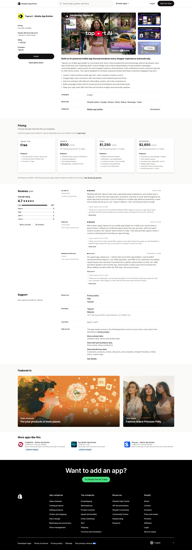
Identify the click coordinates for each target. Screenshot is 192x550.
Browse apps (121, 3)
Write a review (25, 225)
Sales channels (55, 501)
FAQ (89, 298)
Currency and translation (91, 532)
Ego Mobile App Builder (87, 442)
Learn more (81, 133)
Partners (147, 519)
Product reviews (88, 510)
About (146, 501)
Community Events (120, 514)
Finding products (56, 505)
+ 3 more (149, 48)
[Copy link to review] (70, 190)
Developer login (24, 543)
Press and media (151, 514)
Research (116, 523)
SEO (83, 523)
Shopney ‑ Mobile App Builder (143, 442)
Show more (92, 215)
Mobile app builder (95, 109)
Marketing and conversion (60, 523)
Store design (54, 519)
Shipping (84, 527)
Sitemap (68, 543)
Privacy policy (93, 295)
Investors (148, 510)
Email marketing (87, 519)
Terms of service (41, 543)
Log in (152, 3)
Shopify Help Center (121, 501)
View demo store (36, 62)
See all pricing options (93, 178)
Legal (146, 527)
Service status (150, 532)
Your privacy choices (83, 543)
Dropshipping (86, 501)
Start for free (165, 3)
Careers (147, 505)
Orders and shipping (57, 514)
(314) (24, 42)
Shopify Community (120, 510)
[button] (43, 446)
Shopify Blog (117, 519)
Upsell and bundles (89, 514)
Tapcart (21, 50)
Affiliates (148, 523)
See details (92, 359)
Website (90, 312)
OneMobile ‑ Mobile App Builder (37, 442)
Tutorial (90, 302)
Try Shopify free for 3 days (96, 479)
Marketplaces (86, 505)
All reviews (40, 225)
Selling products (56, 510)
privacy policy (103, 332)
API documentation (120, 505)
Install (36, 56)
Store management (57, 527)
